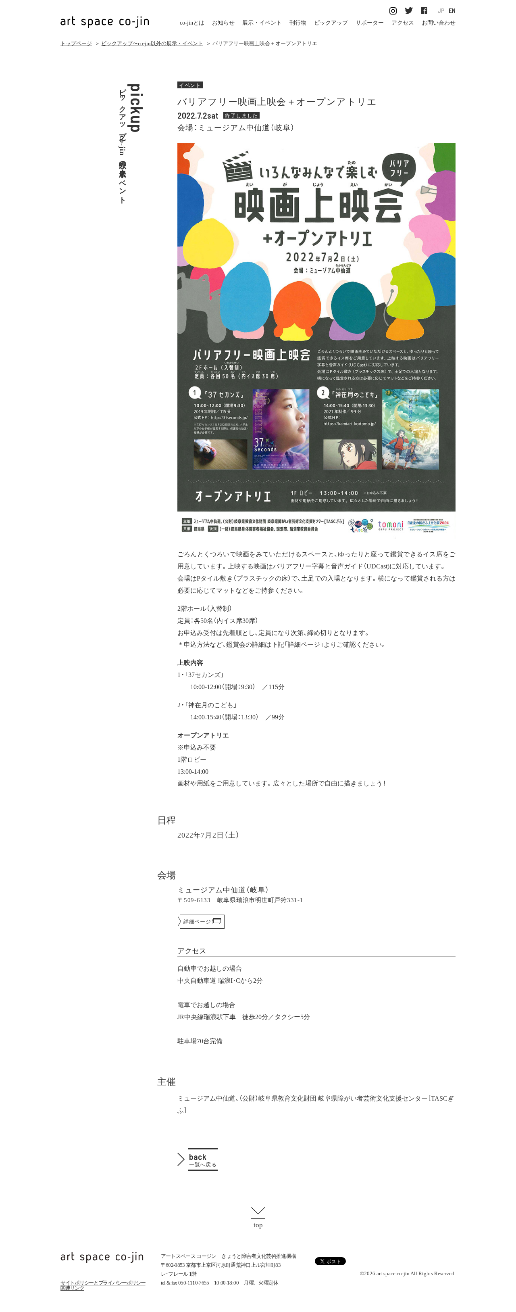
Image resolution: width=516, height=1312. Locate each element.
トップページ (76, 43)
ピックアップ (331, 23)
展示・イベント (262, 23)
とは (192, 23)
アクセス (402, 23)
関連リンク (72, 1288)
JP (441, 10)
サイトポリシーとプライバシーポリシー (103, 1283)
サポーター (370, 23)
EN (452, 10)
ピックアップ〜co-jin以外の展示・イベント (152, 43)
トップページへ (102, 1257)
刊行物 (297, 23)
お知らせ (223, 23)
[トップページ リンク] (104, 17)
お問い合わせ (439, 23)
